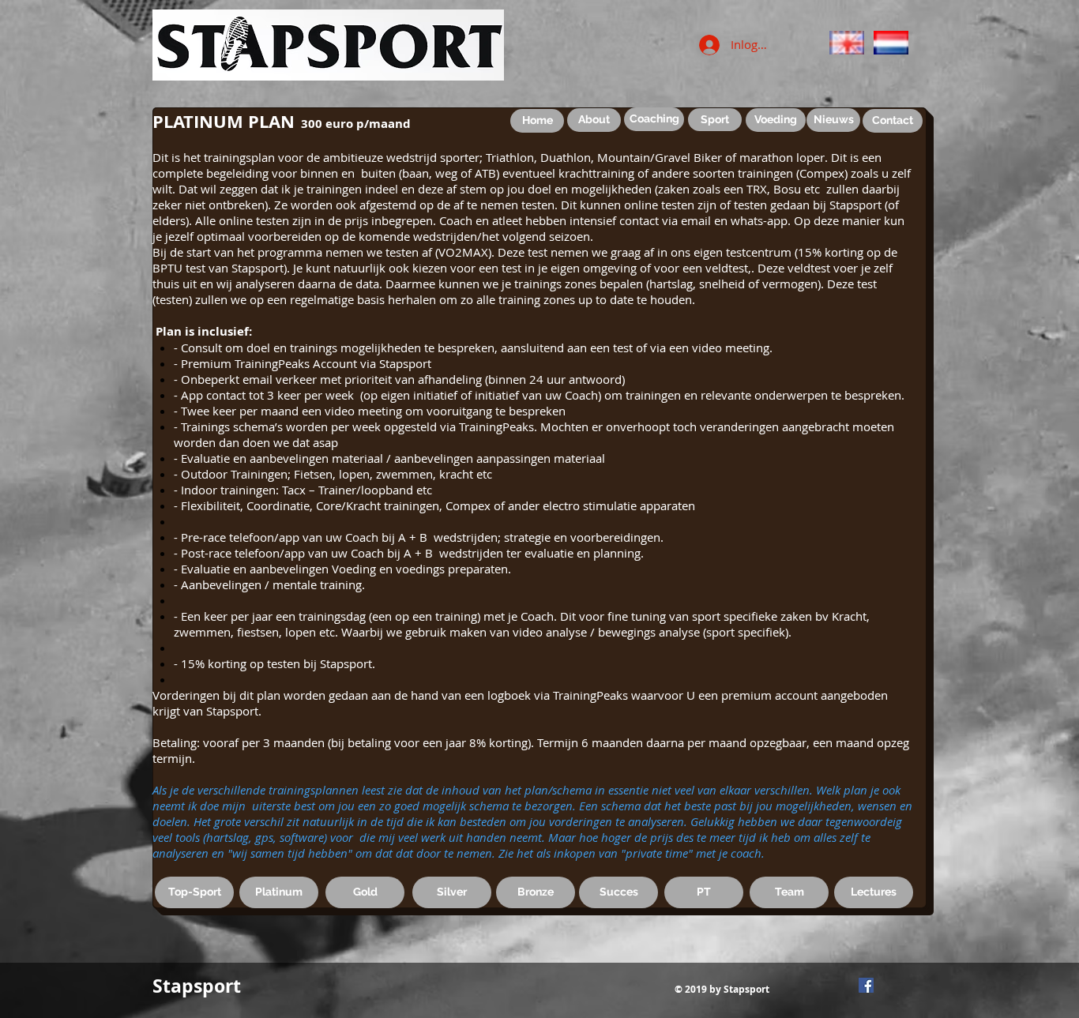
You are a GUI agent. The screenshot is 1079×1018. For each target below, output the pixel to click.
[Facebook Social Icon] (866, 985)
